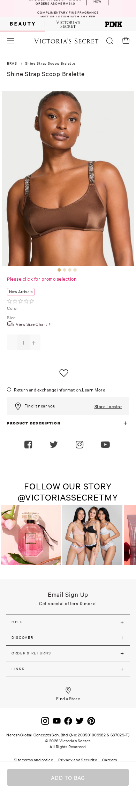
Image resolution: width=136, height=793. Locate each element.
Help (17, 622)
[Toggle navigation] (10, 40)
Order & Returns (31, 653)
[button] (106, 445)
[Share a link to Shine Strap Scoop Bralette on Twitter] (55, 445)
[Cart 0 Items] (126, 40)
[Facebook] (68, 720)
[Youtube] (57, 720)
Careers (109, 760)
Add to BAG (68, 777)
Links (18, 669)
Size (11, 317)
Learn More (93, 390)
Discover (22, 637)
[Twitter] (80, 720)
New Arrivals (21, 291)
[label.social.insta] (80, 445)
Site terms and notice (33, 760)
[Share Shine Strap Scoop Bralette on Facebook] (29, 445)
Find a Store (68, 698)
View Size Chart (31, 324)
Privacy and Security (77, 760)
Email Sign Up (68, 594)
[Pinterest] (91, 720)
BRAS (12, 63)
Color (13, 308)
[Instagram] (45, 720)
